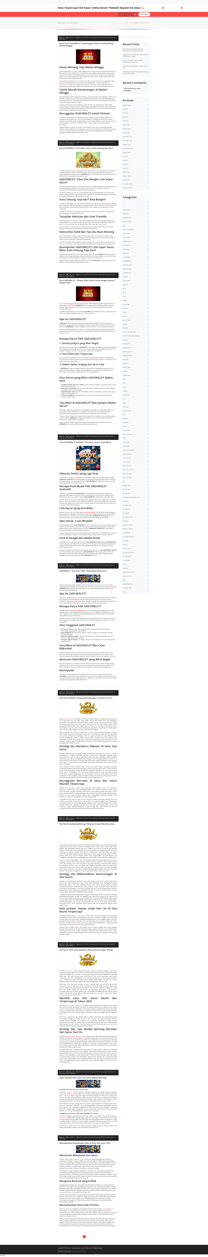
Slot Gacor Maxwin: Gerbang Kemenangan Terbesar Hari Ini (85, 698)
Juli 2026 (125, 109)
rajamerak (126, 407)
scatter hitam (126, 430)
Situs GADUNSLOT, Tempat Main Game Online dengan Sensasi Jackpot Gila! (87, 281)
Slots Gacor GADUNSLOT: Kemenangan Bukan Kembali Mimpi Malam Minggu (86, 44)
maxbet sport (127, 375)
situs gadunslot (106, 203)
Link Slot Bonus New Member (131, 336)
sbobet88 (125, 422)
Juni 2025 (125, 160)
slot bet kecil (126, 493)
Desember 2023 (127, 188)
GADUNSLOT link (88, 37)
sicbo (124, 438)
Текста (125, 592)
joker (124, 316)
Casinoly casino (127, 241)
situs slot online (76, 597)
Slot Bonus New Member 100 (131, 497)
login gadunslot (107, 753)
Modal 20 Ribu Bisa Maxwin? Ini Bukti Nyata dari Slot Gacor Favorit (135, 55)
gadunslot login (109, 37)
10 (123, 206)
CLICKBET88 (126, 257)
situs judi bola (127, 458)
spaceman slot (127, 576)
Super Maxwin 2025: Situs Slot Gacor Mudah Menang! (82, 1077)
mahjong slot (126, 344)
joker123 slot (126, 320)
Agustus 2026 (127, 105)
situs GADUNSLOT (69, 144)
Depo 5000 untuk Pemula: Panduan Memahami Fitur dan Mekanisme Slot (133, 49)
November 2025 (127, 140)
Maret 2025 (126, 172)
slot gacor (70, 971)
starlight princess (128, 584)
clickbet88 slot (127, 273)
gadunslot (80, 37)
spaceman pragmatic (129, 572)
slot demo (126, 501)
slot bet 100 (126, 485)
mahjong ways (127, 347)
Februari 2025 (127, 176)
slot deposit (126, 513)
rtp (124, 414)
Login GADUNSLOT (79, 610)
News (124, 387)
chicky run (125, 253)
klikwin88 (125, 328)
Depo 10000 (126, 280)
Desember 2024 (127, 184)
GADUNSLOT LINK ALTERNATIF (77, 1036)
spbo (124, 580)
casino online (126, 233)
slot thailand (126, 560)
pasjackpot (126, 395)
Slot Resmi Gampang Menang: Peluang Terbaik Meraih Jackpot (87, 824)
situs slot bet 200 (128, 469)
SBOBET (125, 418)
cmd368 (125, 277)
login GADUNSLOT (100, 1137)
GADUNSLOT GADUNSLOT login (86, 1072)
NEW (124, 383)
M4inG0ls (62, 37)
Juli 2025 (125, 156)
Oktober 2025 (127, 144)
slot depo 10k (127, 505)
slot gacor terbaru (128, 529)
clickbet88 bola (127, 261)
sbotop (125, 426)
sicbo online (126, 446)
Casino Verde (126, 237)
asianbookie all (127, 217)
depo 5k (125, 284)
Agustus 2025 (127, 152)
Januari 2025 (126, 180)
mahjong (125, 340)
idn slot (125, 312)
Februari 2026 (127, 129)
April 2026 (126, 121)
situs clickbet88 (127, 454)
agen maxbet (126, 210)
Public (124, 403)
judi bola (125, 324)
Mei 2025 (125, 164)
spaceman (126, 568)
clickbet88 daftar (127, 265)
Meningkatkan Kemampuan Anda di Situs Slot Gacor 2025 (85, 1143)
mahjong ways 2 (127, 351)
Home (126, 23)
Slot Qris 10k (126, 548)
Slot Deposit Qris (128, 517)
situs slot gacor (127, 473)
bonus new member (128, 229)
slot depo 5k (126, 509)
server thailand (127, 434)
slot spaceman (127, 556)
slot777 (125, 564)
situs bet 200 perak (128, 450)
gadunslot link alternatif (99, 37)
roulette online (127, 410)
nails (124, 379)
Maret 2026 (126, 125)
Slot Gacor (69, 719)
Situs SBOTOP (127, 466)
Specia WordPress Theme (78, 1251)
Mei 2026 (125, 117)
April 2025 (126, 168)
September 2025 (128, 148)
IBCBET (125, 300)
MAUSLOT (126, 363)
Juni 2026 (125, 113)
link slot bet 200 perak (129, 332)
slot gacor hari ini (128, 525)
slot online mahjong (128, 536)
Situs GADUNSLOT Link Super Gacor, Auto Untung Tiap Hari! (86, 148)
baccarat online (127, 221)
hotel (124, 296)
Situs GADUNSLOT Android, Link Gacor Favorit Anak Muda (85, 442)
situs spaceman (127, 477)
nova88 (125, 391)
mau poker (126, 359)
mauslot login (126, 367)
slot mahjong (126, 533)
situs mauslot (126, 462)
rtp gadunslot (94, 357)
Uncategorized (71, 37)
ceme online (126, 245)
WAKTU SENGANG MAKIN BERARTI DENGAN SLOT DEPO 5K (133, 61)
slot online (76, 477)
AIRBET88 (126, 214)
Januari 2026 (126, 132)
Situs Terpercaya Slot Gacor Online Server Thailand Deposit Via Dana (99, 7)
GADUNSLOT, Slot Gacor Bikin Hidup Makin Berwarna (83, 571)
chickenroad (126, 249)
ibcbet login (126, 304)
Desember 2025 (127, 136)
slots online (74, 71)
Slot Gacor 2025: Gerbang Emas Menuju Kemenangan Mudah (86, 950)
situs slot (74, 170)
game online (73, 303)
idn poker (125, 308)
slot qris (125, 544)
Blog (124, 225)
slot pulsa (125, 540)
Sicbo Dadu (126, 442)
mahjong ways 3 (127, 355)
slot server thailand (128, 552)
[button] (135, 14)
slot (66, 881)
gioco (124, 292)
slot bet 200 (126, 489)
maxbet (125, 371)
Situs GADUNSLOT (80, 915)
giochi (124, 288)
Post (124, 399)
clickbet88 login (127, 269)
